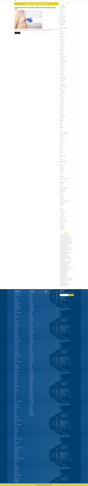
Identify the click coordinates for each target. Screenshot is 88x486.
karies (71, 243)
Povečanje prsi (16, 431)
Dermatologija (16, 325)
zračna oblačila (63, 281)
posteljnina (62, 260)
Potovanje (61, 167)
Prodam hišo (62, 176)
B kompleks (16, 299)
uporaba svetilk (63, 274)
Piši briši (61, 148)
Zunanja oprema (62, 227)
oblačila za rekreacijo (64, 254)
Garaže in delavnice (17, 339)
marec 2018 (31, 401)
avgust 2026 (31, 293)
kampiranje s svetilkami (64, 243)
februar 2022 (31, 353)
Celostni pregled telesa (17, 312)
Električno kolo (62, 46)
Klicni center (62, 84)
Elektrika (61, 48)
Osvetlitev (15, 405)
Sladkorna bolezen (62, 189)
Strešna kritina (16, 459)
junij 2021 (30, 366)
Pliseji (15, 418)
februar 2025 (31, 318)
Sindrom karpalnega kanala (64, 187)
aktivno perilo (63, 236)
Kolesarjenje (16, 364)
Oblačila (15, 393)
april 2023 (30, 336)
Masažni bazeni (62, 110)
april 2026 (30, 299)
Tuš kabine (61, 210)
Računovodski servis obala (64, 178)
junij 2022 (30, 347)
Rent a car (15, 443)
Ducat (15, 0)
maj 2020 (30, 385)
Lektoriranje (16, 377)
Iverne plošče (62, 73)
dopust (70, 240)
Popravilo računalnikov (63, 161)
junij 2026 (30, 296)
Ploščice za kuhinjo (17, 420)
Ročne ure (15, 445)
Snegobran (61, 193)
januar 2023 (31, 339)
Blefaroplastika (62, 18)
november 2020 (31, 377)
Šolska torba (62, 195)
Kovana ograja (62, 97)
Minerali (61, 112)
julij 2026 (30, 295)
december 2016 (31, 413)
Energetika (61, 54)
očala (62, 258)
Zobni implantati (62, 225)
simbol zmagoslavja (64, 265)
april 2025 (30, 315)
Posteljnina (61, 165)
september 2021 (31, 361)
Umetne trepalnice (62, 212)
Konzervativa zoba (62, 93)
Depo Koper (62, 41)
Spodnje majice (16, 456)
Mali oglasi (61, 108)
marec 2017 (31, 410)
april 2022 (30, 350)
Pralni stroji (16, 432)
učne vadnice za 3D (64, 276)
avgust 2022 (31, 344)
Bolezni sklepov (62, 24)
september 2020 (31, 380)
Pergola (61, 142)
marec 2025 (31, 317)
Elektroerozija (62, 50)
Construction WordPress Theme (41, 484)
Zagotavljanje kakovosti (63, 221)
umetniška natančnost (64, 272)
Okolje (61, 131)
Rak (60, 180)
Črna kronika (62, 31)
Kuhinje (61, 99)
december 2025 (31, 304)
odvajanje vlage (63, 256)
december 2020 (31, 375)
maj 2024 (30, 325)
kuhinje (62, 249)
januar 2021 (31, 374)
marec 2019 (31, 393)
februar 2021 (31, 372)
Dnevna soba (16, 326)
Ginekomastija (62, 65)
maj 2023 (30, 334)
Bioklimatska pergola (63, 16)
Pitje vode (61, 150)
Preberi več (17, 32)
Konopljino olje (16, 366)
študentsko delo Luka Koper (65, 283)
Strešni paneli (62, 204)
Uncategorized (62, 214)
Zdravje (61, 223)
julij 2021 (30, 364)
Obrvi (61, 125)
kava (61, 245)
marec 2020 (31, 388)
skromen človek (63, 267)
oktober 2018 (31, 396)
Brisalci (61, 26)
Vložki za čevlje (16, 472)
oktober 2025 (31, 307)
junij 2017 (30, 405)
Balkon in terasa (62, 14)
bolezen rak (68, 236)
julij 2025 (30, 312)
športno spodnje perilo (64, 234)
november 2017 (31, 404)
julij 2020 (30, 383)
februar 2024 (31, 328)
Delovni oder (62, 39)
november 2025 (31, 306)
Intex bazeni (62, 71)
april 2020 (30, 386)
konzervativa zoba (63, 247)
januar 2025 (31, 320)
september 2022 (31, 342)
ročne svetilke (63, 263)
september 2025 (31, 309)
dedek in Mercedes (67, 238)
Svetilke (61, 208)
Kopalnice (61, 95)
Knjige (61, 88)
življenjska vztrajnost (64, 285)
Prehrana (61, 172)
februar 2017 (31, 412)
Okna (61, 129)
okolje (68, 256)
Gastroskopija (62, 63)
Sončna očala (62, 197)
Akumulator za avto (63, 7)
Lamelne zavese (62, 101)
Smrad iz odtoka (62, 191)
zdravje (70, 278)
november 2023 (31, 331)
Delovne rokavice (62, 37)
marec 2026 (31, 301)
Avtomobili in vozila (17, 298)
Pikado (61, 144)
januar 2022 (31, 355)
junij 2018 (30, 399)
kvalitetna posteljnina (68, 249)
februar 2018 (31, 402)
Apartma (61, 9)
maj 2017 (30, 407)
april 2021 (30, 369)
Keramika (61, 82)
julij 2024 (30, 323)
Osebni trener (16, 404)
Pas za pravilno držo (63, 140)
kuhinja (69, 247)
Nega (61, 118)
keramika (65, 245)
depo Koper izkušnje (64, 240)
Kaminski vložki (62, 80)
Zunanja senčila (62, 229)
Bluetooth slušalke (62, 20)
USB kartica (16, 470)
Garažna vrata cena (63, 61)
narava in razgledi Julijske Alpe (65, 252)
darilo (62, 238)
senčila (68, 263)
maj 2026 (30, 298)
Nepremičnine (62, 120)
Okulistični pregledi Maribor (64, 133)
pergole (65, 258)
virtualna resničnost (64, 278)
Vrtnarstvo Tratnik (62, 219)
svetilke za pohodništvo (64, 269)
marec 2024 (31, 326)
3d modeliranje (62, 5)
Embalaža (61, 52)
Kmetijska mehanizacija (63, 86)
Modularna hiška (62, 116)
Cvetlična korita (62, 33)
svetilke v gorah (70, 267)
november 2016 (31, 415)
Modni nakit (61, 114)
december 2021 (31, 356)
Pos (60, 163)
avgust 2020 (31, 382)
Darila (61, 35)
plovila (69, 258)
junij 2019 (30, 391)
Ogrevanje (61, 127)
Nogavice (15, 391)
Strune (61, 206)
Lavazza (61, 103)
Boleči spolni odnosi (63, 22)
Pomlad (61, 159)
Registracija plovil (62, 182)
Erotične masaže (62, 56)
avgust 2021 (31, 363)
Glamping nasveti (62, 67)
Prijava (46, 293)
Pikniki (61, 146)
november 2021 (31, 358)
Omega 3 (61, 135)
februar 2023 (31, 337)
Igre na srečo (62, 69)
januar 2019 (31, 394)
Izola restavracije (16, 353)
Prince (61, 174)
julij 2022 (30, 345)
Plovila (61, 157)
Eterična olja (16, 337)
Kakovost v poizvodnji (63, 78)
